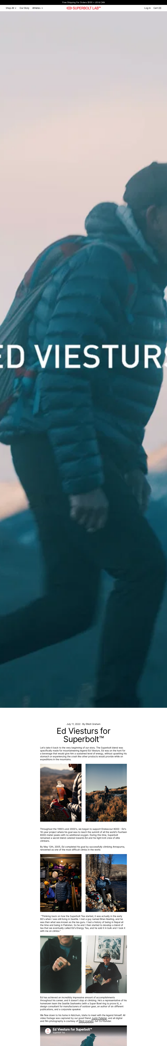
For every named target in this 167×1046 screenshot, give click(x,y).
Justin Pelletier (99, 1018)
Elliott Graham (86, 1021)
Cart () (157, 8)
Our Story (24, 8)
